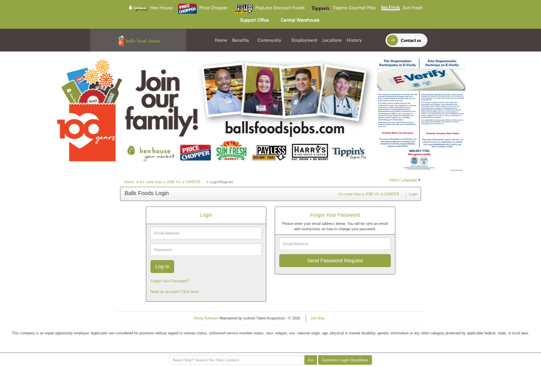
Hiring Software (206, 318)
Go (310, 360)
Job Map (318, 318)
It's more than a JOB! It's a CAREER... (172, 182)
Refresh (341, 318)
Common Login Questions (345, 360)
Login (413, 194)
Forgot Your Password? (169, 281)
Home (129, 182)
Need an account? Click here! (174, 292)
